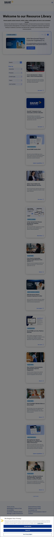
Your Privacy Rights (27, 534)
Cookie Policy (40, 523)
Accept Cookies (27, 526)
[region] (27, 526)
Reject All (27, 530)
